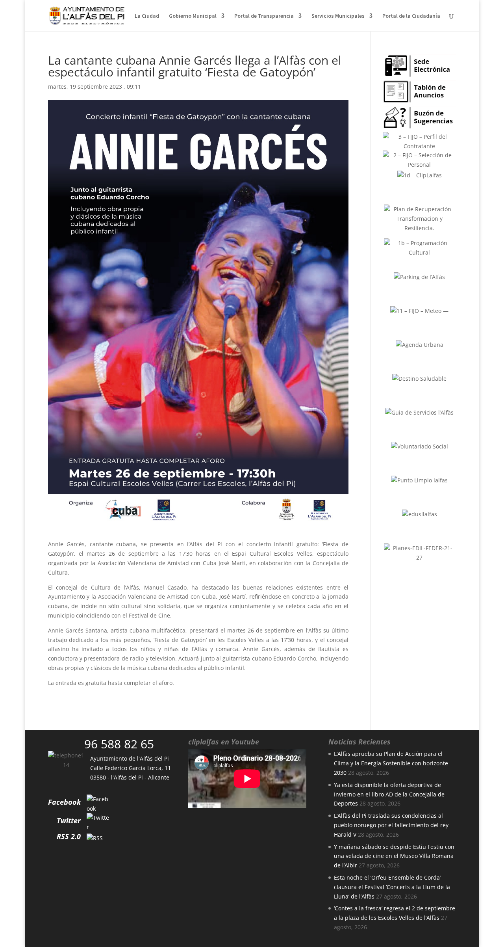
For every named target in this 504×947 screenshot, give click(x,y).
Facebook (64, 802)
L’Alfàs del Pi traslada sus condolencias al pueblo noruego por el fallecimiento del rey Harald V (391, 825)
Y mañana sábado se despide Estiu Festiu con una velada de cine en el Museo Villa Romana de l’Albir (394, 856)
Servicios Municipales (338, 16)
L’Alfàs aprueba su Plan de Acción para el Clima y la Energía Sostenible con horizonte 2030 (391, 763)
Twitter (69, 820)
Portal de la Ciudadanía (411, 16)
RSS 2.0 (69, 836)
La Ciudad (147, 16)
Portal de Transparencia (264, 16)
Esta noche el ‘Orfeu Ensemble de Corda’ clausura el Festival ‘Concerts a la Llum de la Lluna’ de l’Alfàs (392, 887)
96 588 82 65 (119, 744)
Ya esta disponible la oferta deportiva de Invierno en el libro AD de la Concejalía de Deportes (389, 794)
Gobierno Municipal (193, 16)
